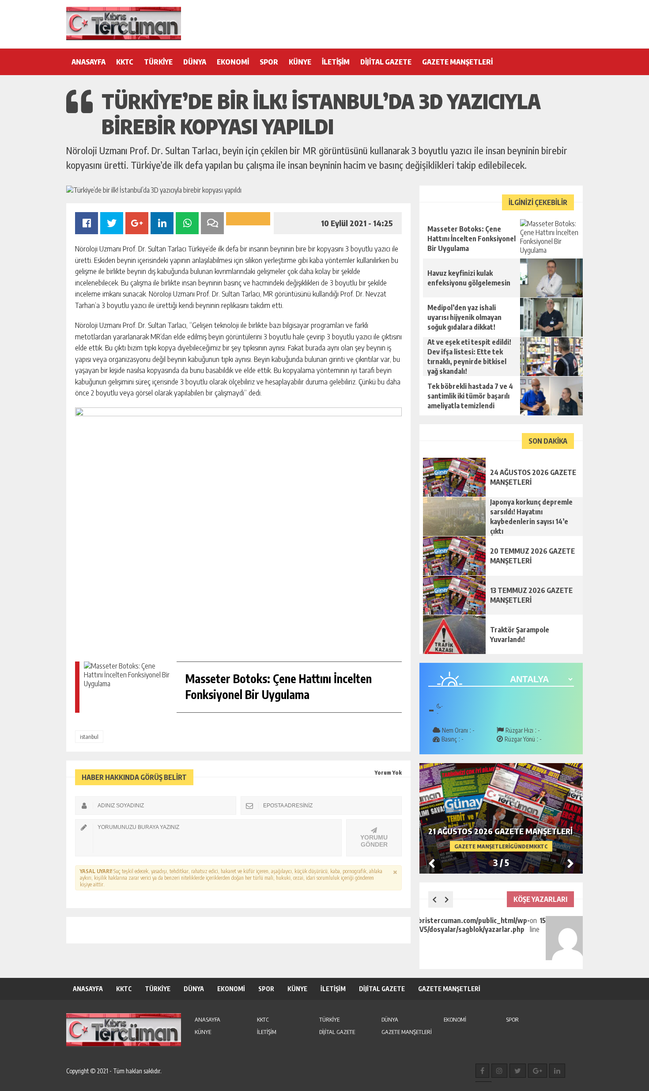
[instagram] (499, 1071)
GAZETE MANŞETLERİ (457, 61)
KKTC (124, 61)
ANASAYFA (89, 61)
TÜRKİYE (158, 61)
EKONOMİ (233, 61)
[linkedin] (557, 1071)
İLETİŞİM (336, 61)
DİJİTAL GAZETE (385, 61)
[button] (570, 863)
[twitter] (517, 1071)
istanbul (89, 736)
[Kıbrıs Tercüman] (123, 23)
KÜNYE (300, 61)
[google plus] (537, 1071)
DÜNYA (194, 61)
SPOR (269, 61)
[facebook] (482, 1071)
